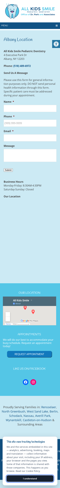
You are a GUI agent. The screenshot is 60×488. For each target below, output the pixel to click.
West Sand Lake (37, 411)
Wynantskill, (14, 420)
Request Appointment (29, 354)
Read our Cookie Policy (28, 470)
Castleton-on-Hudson (37, 420)
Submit (8, 170)
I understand (30, 478)
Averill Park (42, 416)
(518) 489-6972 (22, 66)
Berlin (54, 411)
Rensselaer (48, 407)
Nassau (29, 416)
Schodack (15, 416)
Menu (4, 25)
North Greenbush (13, 411)
